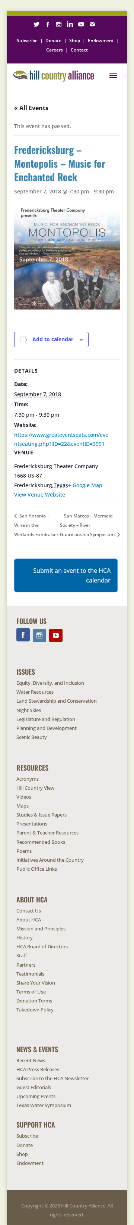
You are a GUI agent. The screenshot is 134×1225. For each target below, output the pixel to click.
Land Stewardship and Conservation (56, 700)
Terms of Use (31, 991)
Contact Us (28, 910)
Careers (54, 50)
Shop (74, 40)
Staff (21, 955)
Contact (79, 50)
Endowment (101, 40)
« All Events (31, 108)
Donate (53, 40)
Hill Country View (35, 787)
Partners (25, 964)
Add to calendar (52, 339)
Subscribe (27, 40)
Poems (24, 851)
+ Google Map (85, 485)
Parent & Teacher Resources (47, 832)
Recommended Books (40, 842)
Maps (22, 805)
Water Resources (35, 691)
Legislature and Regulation (45, 719)
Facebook (23, 634)
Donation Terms (34, 1000)
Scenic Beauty (31, 737)
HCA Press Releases (37, 1069)
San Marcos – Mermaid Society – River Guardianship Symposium (88, 525)
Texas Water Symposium (43, 1105)
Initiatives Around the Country (50, 859)
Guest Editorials (33, 1087)
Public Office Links (36, 868)
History (24, 937)
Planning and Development (46, 728)
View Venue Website (39, 494)
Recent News (30, 1060)
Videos (23, 796)
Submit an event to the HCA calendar (72, 575)
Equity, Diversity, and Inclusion (50, 683)
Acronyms (27, 778)
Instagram (39, 635)
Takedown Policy (35, 1009)
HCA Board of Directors (42, 946)
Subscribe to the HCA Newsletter (52, 1078)
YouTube (56, 635)
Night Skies (28, 710)
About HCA (28, 919)
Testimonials (30, 973)
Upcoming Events (35, 1096)
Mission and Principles (41, 928)
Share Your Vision (35, 982)
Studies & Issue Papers (41, 814)
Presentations (31, 823)
